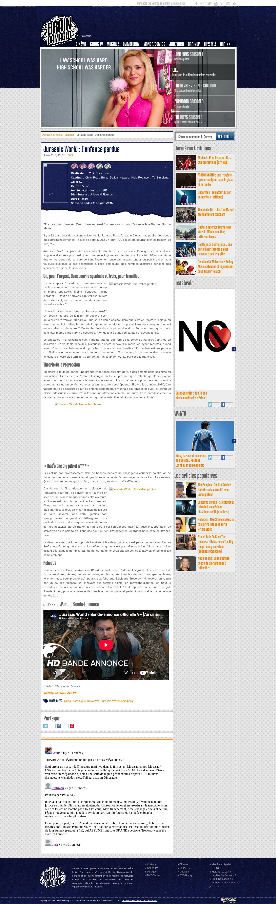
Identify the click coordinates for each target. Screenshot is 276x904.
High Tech (211, 65)
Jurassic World (110, 700)
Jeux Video (176, 44)
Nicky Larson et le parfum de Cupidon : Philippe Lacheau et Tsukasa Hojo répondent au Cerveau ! (191, 462)
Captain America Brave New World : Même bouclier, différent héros (214, 232)
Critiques (83, 51)
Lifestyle (210, 44)
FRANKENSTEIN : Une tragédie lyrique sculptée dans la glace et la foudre (215, 180)
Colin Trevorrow (89, 700)
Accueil (46, 134)
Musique (113, 44)
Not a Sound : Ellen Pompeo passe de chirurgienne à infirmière (214, 563)
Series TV (96, 44)
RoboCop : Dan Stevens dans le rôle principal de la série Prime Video (216, 524)
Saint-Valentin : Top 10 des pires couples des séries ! (191, 395)
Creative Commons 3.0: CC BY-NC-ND (139, 900)
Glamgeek (211, 58)
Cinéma (81, 44)
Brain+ (225, 44)
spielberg (127, 700)
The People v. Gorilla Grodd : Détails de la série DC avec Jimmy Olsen (214, 489)
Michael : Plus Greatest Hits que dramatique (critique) (214, 160)
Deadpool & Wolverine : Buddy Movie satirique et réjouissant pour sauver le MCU (216, 266)
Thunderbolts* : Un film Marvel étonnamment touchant (216, 212)
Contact (216, 886)
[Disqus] (107, 796)
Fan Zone (226, 51)
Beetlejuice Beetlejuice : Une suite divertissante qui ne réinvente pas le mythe (215, 249)
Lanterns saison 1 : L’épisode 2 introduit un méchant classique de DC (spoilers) (216, 507)
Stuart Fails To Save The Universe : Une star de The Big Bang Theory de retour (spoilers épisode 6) (215, 543)
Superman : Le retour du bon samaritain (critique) (214, 194)
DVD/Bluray (131, 44)
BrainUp (194, 44)
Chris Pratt (71, 700)
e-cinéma (82, 65)
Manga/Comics (154, 44)
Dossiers (82, 58)
